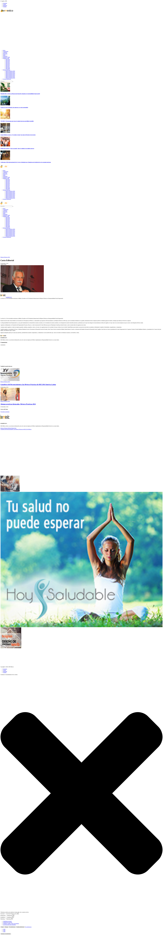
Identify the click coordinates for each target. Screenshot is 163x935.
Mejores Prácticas (6, 69)
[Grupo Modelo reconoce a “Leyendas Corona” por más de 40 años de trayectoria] (5, 132)
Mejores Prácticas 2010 (10, 77)
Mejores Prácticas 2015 (10, 72)
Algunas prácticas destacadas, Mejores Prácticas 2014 (18, 404)
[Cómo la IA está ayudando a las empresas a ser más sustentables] (5, 105)
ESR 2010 (8, 67)
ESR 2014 (8, 63)
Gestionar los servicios (7, 922)
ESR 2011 (8, 66)
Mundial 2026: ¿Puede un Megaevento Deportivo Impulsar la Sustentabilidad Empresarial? (20, 93)
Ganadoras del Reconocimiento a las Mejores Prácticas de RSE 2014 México (16, 429)
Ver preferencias (28, 926)
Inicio (4, 50)
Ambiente (5, 52)
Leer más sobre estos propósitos (9, 924)
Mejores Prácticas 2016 (10, 71)
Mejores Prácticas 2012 (10, 75)
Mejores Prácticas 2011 (10, 76)
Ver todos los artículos (5, 411)
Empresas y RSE (6, 57)
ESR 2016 (8, 60)
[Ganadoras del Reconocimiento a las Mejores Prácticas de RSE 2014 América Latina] (10, 380)
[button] (81, 793)
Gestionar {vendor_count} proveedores (11, 923)
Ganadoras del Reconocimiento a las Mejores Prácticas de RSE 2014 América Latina (28, 384)
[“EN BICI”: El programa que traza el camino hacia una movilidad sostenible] (5, 118)
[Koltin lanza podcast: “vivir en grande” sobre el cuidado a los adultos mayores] (5, 146)
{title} (4, 929)
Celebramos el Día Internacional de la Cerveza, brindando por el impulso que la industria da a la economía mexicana (26, 162)
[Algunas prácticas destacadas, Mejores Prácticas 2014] (10, 400)
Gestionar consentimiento (5, 933)
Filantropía (5, 56)
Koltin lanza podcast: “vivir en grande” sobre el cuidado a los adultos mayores (17, 148)
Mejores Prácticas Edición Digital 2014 (8, 428)
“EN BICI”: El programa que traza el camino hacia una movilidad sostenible (17, 121)
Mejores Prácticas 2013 (10, 74)
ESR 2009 (8, 68)
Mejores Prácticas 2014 (10, 73)
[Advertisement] (39, 22)
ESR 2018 (8, 59)
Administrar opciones (7, 921)
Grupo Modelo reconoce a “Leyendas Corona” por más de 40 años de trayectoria (18, 134)
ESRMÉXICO (9, 297)
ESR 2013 (8, 64)
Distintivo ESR (6, 58)
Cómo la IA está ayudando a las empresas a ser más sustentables (14, 107)
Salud (4, 54)
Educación (5, 53)
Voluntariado (5, 51)
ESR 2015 (8, 61)
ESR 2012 (8, 65)
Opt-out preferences (7, 79)
